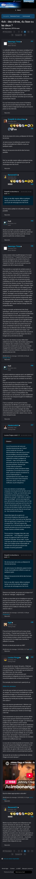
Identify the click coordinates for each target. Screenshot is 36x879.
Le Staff (18, 868)
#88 (32, 622)
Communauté (26, 16)
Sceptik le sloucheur (17, 119)
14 (12, 35)
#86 (32, 365)
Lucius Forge (13, 657)
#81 (32, 41)
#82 (32, 128)
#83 (32, 184)
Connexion (18, 1)
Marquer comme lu (27, 868)
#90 (32, 816)
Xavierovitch (13, 425)
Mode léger (5, 868)
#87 (32, 425)
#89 (32, 657)
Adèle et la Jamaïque (9, 686)
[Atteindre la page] (25, 35)
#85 (32, 246)
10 (28, 32)
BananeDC (12, 175)
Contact (12, 868)
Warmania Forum (15, 16)
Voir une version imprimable (11, 858)
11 (32, 32)
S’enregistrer (28, 1)
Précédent (8, 32)
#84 (32, 221)
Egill (10, 622)
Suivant (17, 35)
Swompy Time (14, 42)
